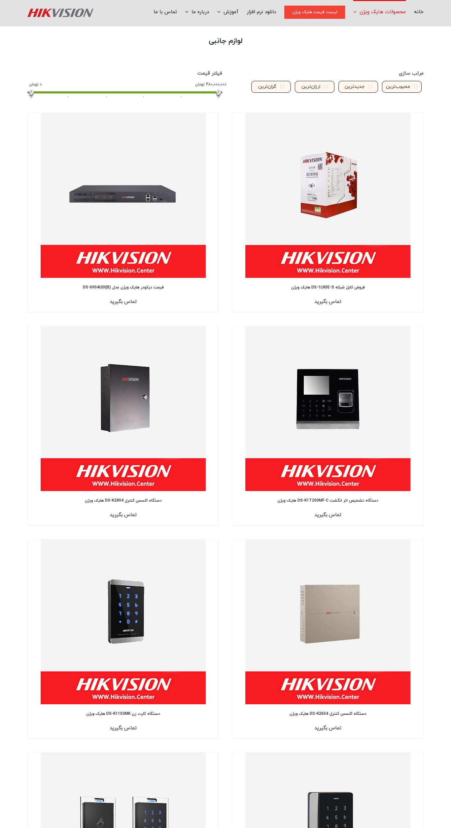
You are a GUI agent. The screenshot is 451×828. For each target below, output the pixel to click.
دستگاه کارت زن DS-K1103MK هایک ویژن (123, 713)
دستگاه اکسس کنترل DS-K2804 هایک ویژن (123, 500)
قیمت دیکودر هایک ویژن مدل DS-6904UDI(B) (123, 287)
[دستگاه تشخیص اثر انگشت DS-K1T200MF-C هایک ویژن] (327, 408)
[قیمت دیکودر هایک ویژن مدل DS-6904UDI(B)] (123, 195)
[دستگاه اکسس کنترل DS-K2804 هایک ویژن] (123, 408)
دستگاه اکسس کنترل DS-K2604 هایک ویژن (328, 713)
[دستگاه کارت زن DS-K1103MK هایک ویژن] (123, 621)
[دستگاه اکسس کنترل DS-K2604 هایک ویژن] (327, 621)
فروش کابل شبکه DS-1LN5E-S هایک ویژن (328, 287)
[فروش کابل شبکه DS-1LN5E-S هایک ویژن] (327, 195)
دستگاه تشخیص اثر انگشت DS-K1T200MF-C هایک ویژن (327, 500)
